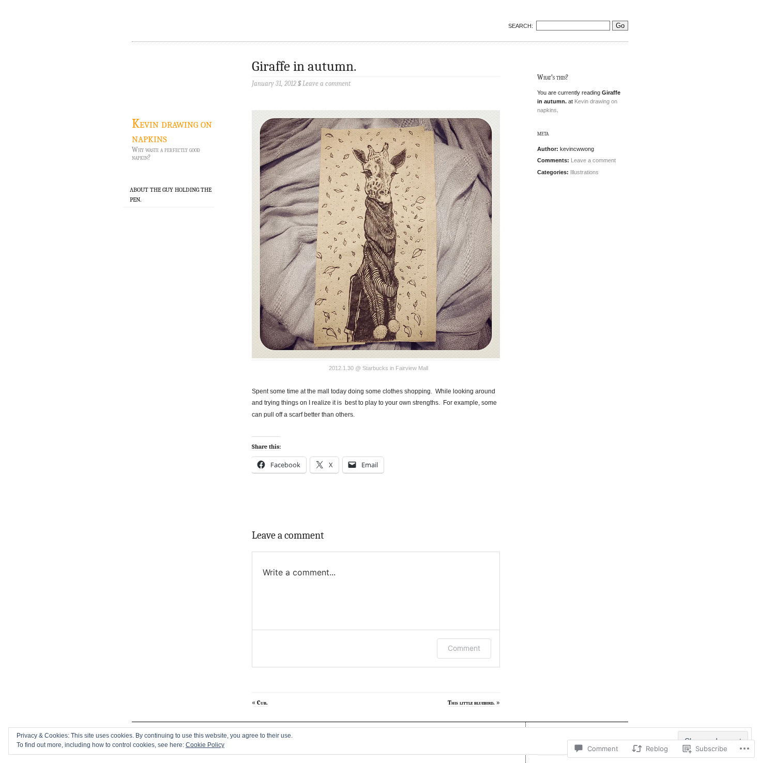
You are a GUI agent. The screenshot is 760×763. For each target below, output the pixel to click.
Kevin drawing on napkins (172, 130)
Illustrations (584, 172)
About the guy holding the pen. (170, 194)
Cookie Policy (205, 745)
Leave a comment (593, 160)
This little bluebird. (471, 702)
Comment (464, 648)
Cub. (262, 702)
